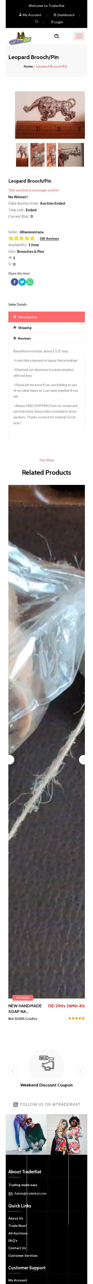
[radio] (11, 238)
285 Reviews (49, 238)
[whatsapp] (30, 282)
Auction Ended (52, 203)
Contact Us (17, 1248)
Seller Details (17, 304)
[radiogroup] (23, 238)
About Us (15, 1218)
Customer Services (23, 1255)
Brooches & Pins (30, 251)
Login (58, 22)
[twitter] (22, 282)
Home (28, 66)
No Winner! (18, 197)
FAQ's (12, 1241)
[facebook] (14, 282)
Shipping (24, 328)
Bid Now (22, 997)
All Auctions (18, 1233)
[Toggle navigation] (79, 36)
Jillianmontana (32, 232)
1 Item (33, 245)
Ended (31, 210)
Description (27, 317)
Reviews (24, 338)
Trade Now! (17, 1226)
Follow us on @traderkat (50, 1104)
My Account (31, 15)
